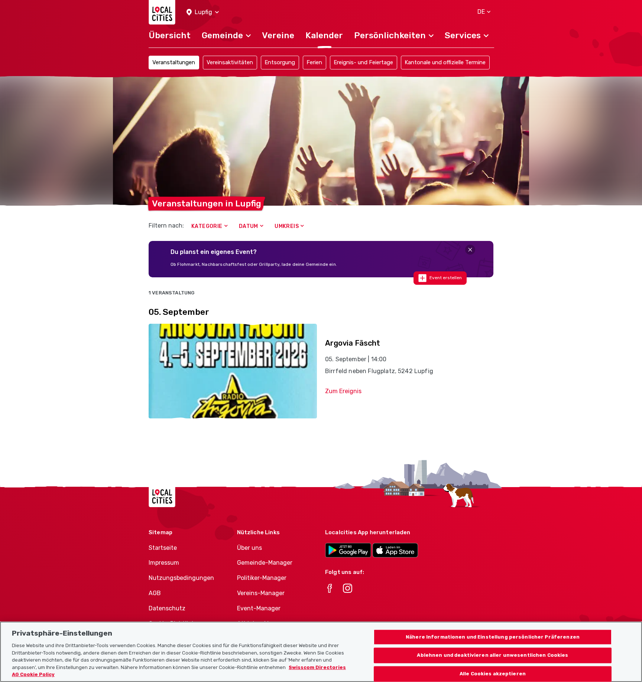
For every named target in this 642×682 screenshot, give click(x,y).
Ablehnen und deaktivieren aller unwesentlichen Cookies (492, 655)
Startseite (163, 547)
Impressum (164, 562)
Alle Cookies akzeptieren (493, 674)
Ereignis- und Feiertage (363, 62)
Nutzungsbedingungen (181, 577)
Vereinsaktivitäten (230, 62)
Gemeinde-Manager (264, 562)
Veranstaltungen (173, 62)
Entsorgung (280, 62)
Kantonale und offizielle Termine (445, 62)
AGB (155, 593)
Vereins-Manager (261, 593)
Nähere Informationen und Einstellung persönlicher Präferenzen (493, 637)
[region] (321, 651)
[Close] (470, 250)
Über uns (249, 547)
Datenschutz (167, 608)
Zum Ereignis (343, 391)
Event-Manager (259, 608)
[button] (203, 12)
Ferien (314, 62)
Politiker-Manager (261, 577)
